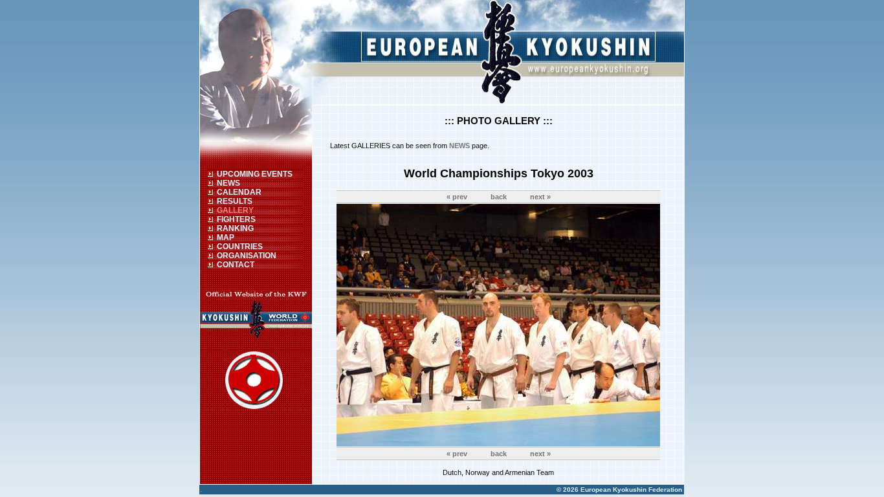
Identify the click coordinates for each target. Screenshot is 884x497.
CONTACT (235, 264)
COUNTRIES (240, 246)
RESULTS (234, 201)
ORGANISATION (246, 255)
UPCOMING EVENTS (255, 174)
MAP (225, 237)
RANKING (235, 228)
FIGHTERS (236, 219)
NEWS (228, 183)
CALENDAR (239, 192)
